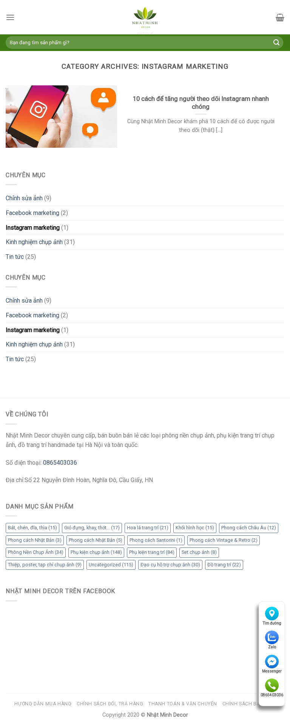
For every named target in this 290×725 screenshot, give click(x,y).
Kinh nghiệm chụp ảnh (34, 242)
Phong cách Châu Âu (248, 527)
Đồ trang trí (224, 564)
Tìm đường (272, 623)
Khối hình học (195, 527)
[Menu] (10, 17)
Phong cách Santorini (156, 540)
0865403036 (272, 695)
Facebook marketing (32, 212)
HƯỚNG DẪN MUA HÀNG (42, 703)
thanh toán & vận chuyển (182, 703)
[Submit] (276, 42)
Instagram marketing (33, 227)
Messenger (272, 671)
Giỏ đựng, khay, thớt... (92, 527)
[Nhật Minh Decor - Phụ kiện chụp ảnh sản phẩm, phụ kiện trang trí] (145, 17)
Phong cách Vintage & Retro (224, 540)
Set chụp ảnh (199, 552)
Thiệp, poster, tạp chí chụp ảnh (45, 564)
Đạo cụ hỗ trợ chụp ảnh (170, 564)
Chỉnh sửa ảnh (24, 198)
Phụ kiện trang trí (151, 552)
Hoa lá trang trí (147, 527)
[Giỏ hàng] (280, 17)
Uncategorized (111, 564)
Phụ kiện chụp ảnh (96, 552)
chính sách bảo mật (249, 703)
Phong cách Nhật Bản (35, 540)
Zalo (272, 647)
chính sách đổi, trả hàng (110, 703)
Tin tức (15, 256)
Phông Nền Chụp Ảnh (35, 552)
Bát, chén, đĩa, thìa (32, 527)
